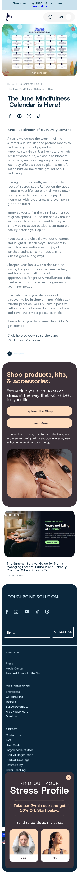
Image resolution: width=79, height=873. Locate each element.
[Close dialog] (68, 778)
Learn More (39, 6)
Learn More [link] (39, 423)
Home (11, 84)
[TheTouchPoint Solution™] (8, 17)
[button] (39, 17)
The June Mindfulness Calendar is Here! (30, 89)
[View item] (6, 611)
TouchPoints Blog (29, 83)
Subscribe (63, 632)
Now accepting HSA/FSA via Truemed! (39, 3)
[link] (39, 797)
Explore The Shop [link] (39, 411)
